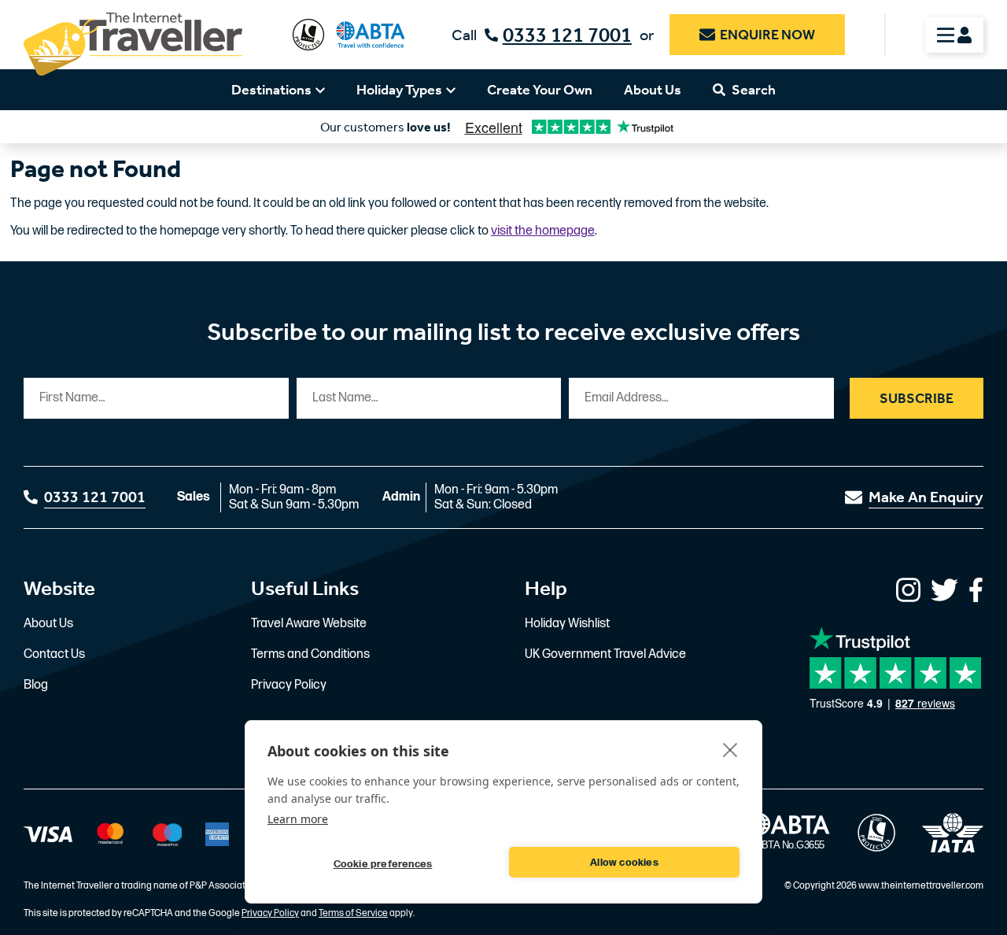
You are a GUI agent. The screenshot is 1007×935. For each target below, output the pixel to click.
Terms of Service (353, 913)
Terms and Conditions (310, 654)
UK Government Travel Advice (605, 654)
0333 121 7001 (567, 35)
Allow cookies (624, 862)
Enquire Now (767, 34)
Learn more (297, 818)
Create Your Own (539, 89)
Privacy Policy (288, 685)
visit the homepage (543, 231)
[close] (730, 749)
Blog (36, 685)
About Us (652, 89)
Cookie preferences (383, 864)
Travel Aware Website (309, 623)
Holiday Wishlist (567, 623)
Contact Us (54, 654)
